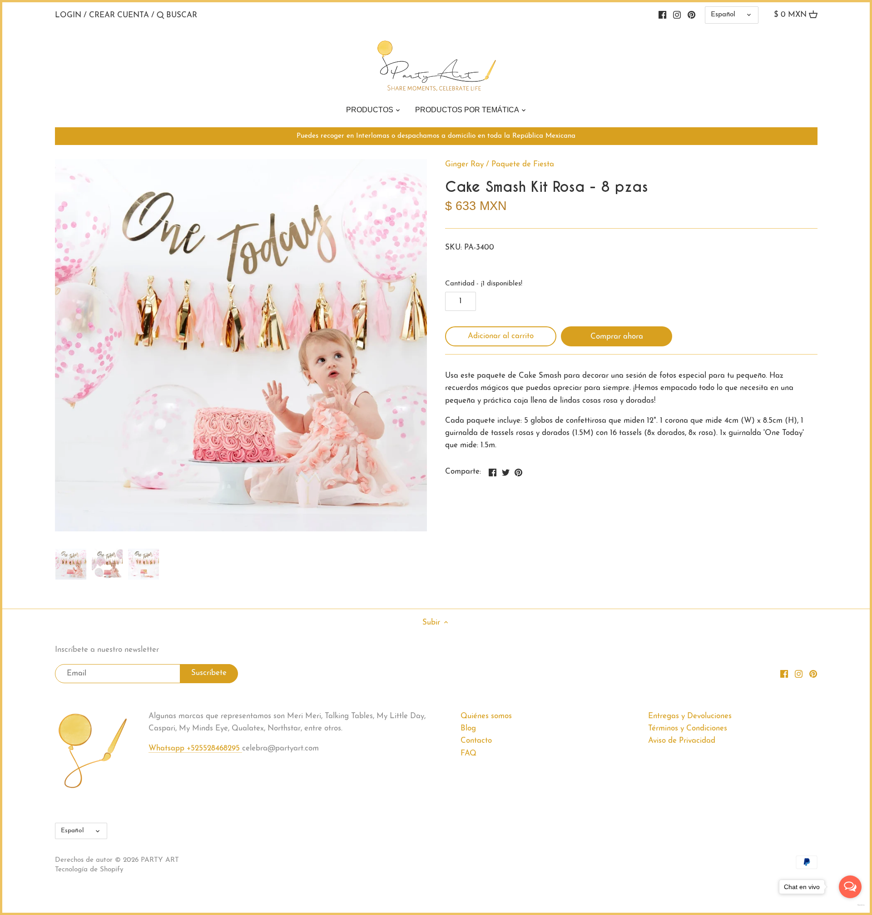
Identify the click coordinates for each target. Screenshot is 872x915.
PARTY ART (160, 860)
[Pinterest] (691, 15)
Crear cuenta (119, 15)
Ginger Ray (464, 164)
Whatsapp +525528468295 (195, 748)
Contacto (476, 741)
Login (68, 15)
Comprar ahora (616, 336)
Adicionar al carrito (501, 336)
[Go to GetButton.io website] (850, 905)
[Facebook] (662, 15)
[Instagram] (677, 15)
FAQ (468, 753)
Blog (468, 728)
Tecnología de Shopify (89, 869)
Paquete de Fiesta (522, 164)
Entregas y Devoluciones (690, 716)
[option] (71, 564)
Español (723, 14)
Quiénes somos (486, 716)
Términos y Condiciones (687, 728)
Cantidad (483, 283)
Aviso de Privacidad (681, 741)
